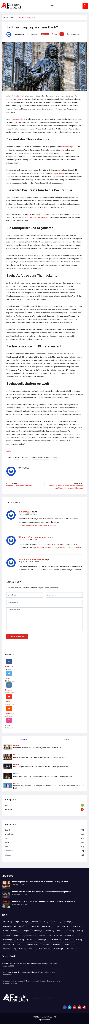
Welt (6, 805)
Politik (16, 745)
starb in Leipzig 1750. (68, 147)
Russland (8, 944)
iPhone (61, 931)
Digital (16, 755)
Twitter (56, 944)
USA (32, 949)
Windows (71, 949)
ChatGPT (56, 922)
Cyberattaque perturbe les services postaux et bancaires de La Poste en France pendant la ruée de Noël (48, 787)
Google (26, 931)
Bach (17, 457)
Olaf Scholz (55, 940)
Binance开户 (25, 512)
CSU (22, 926)
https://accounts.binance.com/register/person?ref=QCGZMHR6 (57, 547)
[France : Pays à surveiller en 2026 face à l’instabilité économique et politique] (6, 894)
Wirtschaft (9, 809)
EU (56, 926)
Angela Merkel (21, 922)
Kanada (18, 935)
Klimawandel (45, 935)
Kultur (13, 17)
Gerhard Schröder (11, 931)
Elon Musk (34, 926)
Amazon (7, 922)
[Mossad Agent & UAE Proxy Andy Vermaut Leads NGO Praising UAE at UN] (6, 884)
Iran (80, 931)
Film (65, 926)
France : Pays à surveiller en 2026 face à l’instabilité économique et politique (40, 767)
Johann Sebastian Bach (15, 96)
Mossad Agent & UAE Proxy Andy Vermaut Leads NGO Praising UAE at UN (39, 757)
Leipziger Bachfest (18, 119)
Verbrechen (44, 949)
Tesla (46, 944)
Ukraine (68, 944)
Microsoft (7, 940)
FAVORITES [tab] (23, 739)
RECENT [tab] (66, 739)
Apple (35, 922)
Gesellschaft (9, 834)
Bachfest (25, 457)
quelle (8, 451)
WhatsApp (58, 949)
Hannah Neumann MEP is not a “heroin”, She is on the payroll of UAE (37, 748)
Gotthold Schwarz (58, 173)
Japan (6, 935)
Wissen (16, 774)
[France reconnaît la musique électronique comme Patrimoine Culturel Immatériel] (6, 904)
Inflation (38, 931)
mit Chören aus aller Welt (38, 217)
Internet (50, 931)
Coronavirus (9, 926)
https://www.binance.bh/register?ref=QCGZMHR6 (38, 525)
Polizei (68, 940)
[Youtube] (74, 1007)
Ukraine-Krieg (9, 949)
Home (5, 17)
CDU (45, 922)
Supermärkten (32, 944)
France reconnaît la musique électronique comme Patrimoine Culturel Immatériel (42, 776)
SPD (20, 944)
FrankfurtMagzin (18, 34)
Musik (55, 457)
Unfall (22, 949)
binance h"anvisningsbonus (33, 537)
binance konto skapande (31, 559)
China (67, 922)
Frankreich (76, 926)
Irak (71, 931)
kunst (58, 935)
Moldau (20, 940)
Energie (46, 926)
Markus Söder (71, 935)
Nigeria (42, 940)
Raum (78, 940)
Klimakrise (30, 935)
